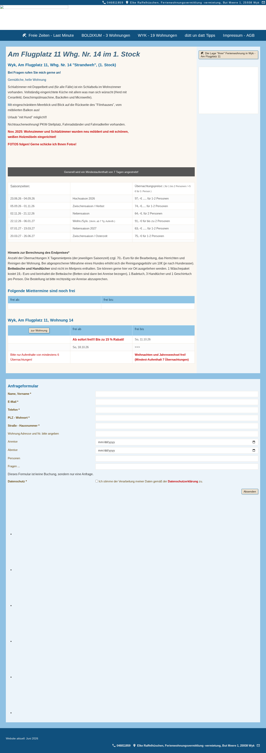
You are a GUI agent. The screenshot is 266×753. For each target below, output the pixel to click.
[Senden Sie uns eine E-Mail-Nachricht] (263, 2)
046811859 (114, 2)
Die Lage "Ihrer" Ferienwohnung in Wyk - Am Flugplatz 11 (228, 55)
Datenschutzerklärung (183, 481)
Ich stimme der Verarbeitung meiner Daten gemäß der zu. (150, 481)
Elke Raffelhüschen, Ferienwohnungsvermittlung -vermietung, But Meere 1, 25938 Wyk (194, 2)
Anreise (13, 441)
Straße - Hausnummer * (24, 425)
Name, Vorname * (19, 393)
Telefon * (14, 409)
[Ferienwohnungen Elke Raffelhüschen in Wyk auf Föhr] (13, 35)
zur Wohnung (39, 330)
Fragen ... (14, 466)
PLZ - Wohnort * (19, 417)
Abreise (13, 449)
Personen (14, 458)
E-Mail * (13, 401)
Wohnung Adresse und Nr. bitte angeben (33, 433)
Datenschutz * (17, 481)
